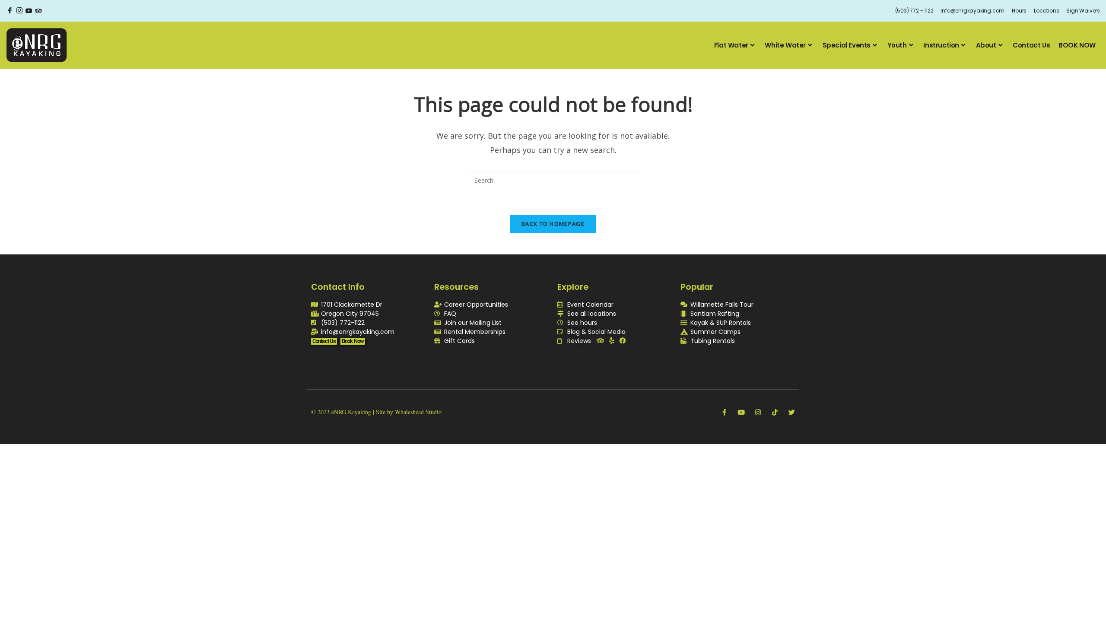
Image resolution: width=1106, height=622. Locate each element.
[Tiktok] (775, 412)
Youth (897, 45)
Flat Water (731, 45)
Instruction (941, 45)
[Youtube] (741, 412)
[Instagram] (19, 10)
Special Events (847, 45)
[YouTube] (29, 10)
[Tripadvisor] (600, 340)
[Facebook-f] (724, 412)
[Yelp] (611, 340)
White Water (785, 45)
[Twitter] (791, 412)
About (986, 45)
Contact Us (1031, 45)
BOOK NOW (1077, 45)
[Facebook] (10, 10)
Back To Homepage (553, 224)
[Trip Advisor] (38, 10)
